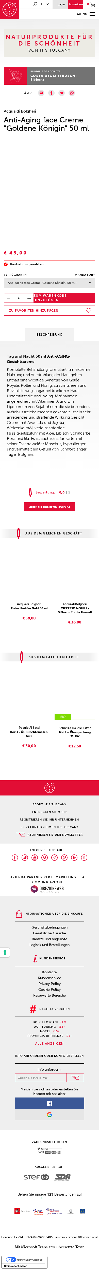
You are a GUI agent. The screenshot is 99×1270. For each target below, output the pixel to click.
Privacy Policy (50, 984)
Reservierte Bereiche (49, 995)
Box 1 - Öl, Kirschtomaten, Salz (29, 734)
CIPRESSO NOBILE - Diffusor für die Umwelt (75, 610)
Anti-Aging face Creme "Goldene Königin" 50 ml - (43, 283)
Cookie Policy (49, 989)
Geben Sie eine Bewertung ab (49, 506)
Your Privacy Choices (29, 1259)
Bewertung (45, 492)
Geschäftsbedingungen (49, 927)
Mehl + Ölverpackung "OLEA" (75, 734)
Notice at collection (15, 1265)
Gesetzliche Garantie (49, 933)
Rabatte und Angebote (49, 939)
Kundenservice (49, 978)
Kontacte (49, 972)
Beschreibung (49, 334)
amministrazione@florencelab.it (76, 1237)
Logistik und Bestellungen (49, 945)
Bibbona (37, 79)
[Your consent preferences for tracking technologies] (5, 952)
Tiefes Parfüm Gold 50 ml (29, 608)
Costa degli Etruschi (53, 76)
